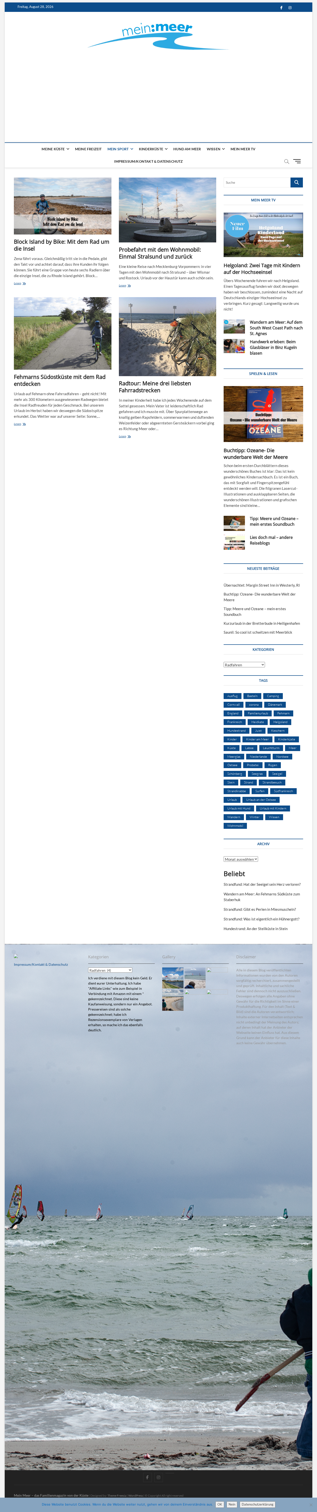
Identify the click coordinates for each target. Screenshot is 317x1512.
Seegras (257, 774)
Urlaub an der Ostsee (261, 800)
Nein (232, 1504)
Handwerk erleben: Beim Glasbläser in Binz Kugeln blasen (273, 347)
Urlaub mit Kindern (273, 808)
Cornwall (233, 704)
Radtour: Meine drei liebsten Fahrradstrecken (155, 386)
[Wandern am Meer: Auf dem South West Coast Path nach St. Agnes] (234, 326)
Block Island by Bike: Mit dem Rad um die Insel (61, 245)
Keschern (278, 730)
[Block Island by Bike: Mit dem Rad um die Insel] (62, 206)
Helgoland (280, 722)
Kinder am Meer (257, 739)
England (232, 713)
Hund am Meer (187, 149)
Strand (248, 782)
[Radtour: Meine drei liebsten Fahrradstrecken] (167, 336)
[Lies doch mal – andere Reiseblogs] (234, 542)
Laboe (249, 748)
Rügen (272, 765)
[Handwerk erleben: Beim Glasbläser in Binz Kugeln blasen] (234, 346)
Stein (231, 782)
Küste (231, 748)
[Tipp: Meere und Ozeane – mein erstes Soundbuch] (234, 523)
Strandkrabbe (236, 791)
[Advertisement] (159, 90)
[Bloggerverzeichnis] (16, 957)
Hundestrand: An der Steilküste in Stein (256, 928)
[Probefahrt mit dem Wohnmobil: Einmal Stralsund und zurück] (167, 210)
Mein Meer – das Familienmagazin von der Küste (51, 1495)
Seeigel (277, 774)
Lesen (21, 283)
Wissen (213, 149)
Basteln (252, 696)
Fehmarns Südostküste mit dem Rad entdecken (60, 380)
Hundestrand (236, 730)
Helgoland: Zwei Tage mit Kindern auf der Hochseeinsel (262, 268)
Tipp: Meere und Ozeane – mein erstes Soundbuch (274, 521)
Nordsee (282, 756)
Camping (273, 696)
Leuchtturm (271, 748)
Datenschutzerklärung (257, 1504)
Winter (255, 817)
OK (219, 1504)
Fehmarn (283, 713)
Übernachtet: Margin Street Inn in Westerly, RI (262, 585)
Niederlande (258, 756)
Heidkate (257, 722)
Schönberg (234, 774)
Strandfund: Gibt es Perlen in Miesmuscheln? (260, 909)
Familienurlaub (258, 713)
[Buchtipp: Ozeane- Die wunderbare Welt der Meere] (263, 414)
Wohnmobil (235, 826)
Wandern (233, 817)
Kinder (232, 739)
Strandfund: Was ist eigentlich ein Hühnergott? (261, 919)
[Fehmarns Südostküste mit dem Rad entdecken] (62, 333)
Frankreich (234, 722)
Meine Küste (53, 149)
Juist (258, 730)
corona (254, 704)
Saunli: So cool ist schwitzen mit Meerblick (258, 632)
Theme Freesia (116, 1495)
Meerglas (233, 756)
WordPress (135, 1495)
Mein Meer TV (243, 149)
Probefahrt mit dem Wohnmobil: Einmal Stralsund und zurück (160, 253)
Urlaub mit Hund (238, 808)
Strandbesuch (272, 782)
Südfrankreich (283, 791)
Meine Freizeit (88, 149)
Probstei (253, 765)
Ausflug (232, 696)
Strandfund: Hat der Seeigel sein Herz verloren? (262, 884)
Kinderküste (151, 149)
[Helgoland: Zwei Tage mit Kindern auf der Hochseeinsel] (263, 234)
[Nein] (310, 1504)
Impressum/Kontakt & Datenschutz (148, 161)
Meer (292, 748)
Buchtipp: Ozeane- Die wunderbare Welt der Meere (256, 453)
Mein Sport (118, 149)
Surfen (259, 791)
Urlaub (232, 800)
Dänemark (275, 704)
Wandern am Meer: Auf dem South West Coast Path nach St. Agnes (276, 327)
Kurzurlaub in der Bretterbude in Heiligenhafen (262, 623)
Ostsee (232, 765)
